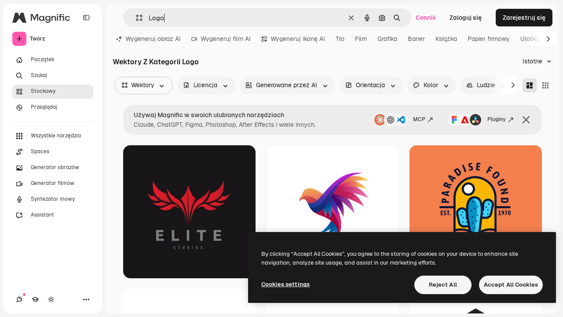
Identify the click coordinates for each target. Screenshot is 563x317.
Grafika (387, 39)
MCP (419, 119)
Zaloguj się (466, 18)
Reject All (443, 284)
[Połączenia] (19, 299)
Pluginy (496, 119)
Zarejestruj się (524, 18)
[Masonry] (530, 85)
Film (361, 39)
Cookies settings (285, 284)
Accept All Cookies (511, 284)
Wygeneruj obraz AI (153, 39)
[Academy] (35, 299)
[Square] (545, 85)
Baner (416, 39)
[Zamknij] (526, 119)
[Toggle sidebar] (86, 18)
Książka (446, 39)
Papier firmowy (489, 39)
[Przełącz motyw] (51, 299)
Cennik (426, 18)
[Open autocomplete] (136, 18)
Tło (340, 39)
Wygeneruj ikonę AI (298, 39)
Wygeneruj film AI (226, 39)
